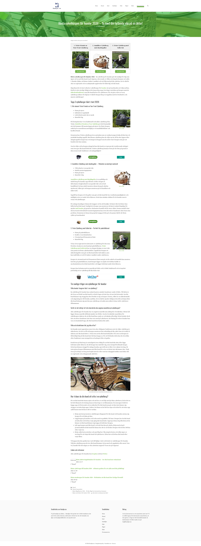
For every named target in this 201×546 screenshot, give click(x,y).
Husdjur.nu (92, 543)
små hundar (79, 208)
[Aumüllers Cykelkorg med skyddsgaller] (121, 176)
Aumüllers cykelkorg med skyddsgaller (83, 179)
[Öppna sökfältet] (148, 6)
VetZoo (105, 454)
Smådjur (114, 6)
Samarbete (79, 489)
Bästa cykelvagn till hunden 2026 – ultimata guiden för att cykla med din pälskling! (97, 468)
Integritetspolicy (99, 543)
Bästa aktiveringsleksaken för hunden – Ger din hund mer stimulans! (98, 460)
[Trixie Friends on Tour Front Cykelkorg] (121, 118)
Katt (108, 6)
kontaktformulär (141, 518)
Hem (96, 6)
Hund (102, 6)
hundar (103, 88)
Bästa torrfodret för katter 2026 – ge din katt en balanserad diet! (90, 493)
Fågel (126, 6)
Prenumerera (140, 6)
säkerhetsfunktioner (77, 92)
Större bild (121, 128)
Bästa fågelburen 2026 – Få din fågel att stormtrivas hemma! (89, 491)
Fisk (121, 6)
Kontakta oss (108, 543)
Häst (132, 6)
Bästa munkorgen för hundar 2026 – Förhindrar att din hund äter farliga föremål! (97, 477)
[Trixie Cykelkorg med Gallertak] (121, 240)
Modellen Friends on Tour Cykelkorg (87, 124)
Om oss (114, 543)
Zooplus (94, 454)
